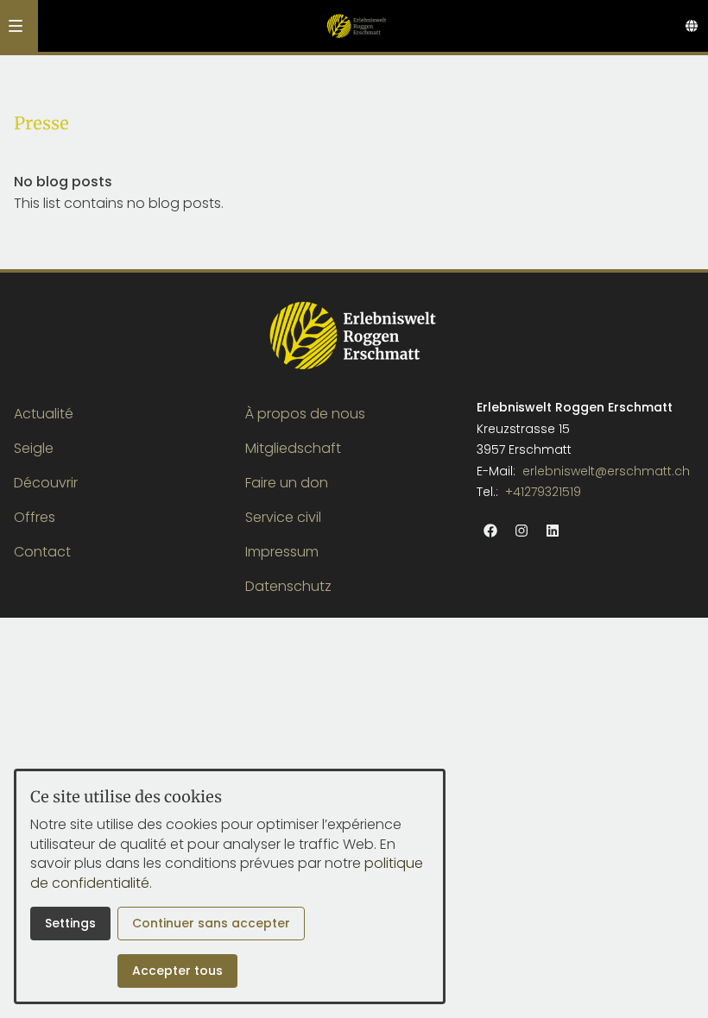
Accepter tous (177, 970)
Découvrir (46, 483)
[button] (15, 25)
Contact (42, 552)
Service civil (283, 517)
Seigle (34, 448)
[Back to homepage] (356, 26)
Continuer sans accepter (211, 923)
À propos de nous (305, 414)
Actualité (43, 414)
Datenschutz (288, 586)
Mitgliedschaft (293, 448)
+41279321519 (543, 491)
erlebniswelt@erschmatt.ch (606, 471)
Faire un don (286, 483)
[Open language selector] (691, 26)
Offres (34, 517)
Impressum (282, 552)
